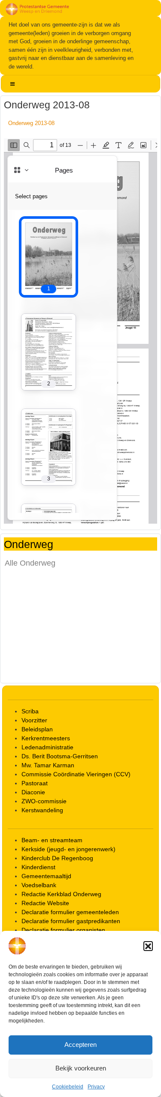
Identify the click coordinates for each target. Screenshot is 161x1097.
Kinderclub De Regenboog (57, 858)
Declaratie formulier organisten (63, 930)
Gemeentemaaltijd (46, 876)
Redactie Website (45, 903)
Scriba (30, 711)
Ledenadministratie (47, 747)
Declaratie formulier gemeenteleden (70, 912)
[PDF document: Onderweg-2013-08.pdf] (80, 331)
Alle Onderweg (30, 563)
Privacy (96, 1087)
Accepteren (80, 1044)
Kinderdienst (38, 867)
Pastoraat (34, 783)
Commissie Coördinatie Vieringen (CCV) (76, 774)
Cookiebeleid (67, 1087)
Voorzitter (34, 720)
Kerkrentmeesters (45, 738)
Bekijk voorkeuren (80, 1068)
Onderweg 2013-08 (31, 123)
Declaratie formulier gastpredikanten (70, 921)
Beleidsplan (37, 729)
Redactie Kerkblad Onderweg (61, 894)
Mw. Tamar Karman (47, 765)
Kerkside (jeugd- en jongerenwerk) (68, 849)
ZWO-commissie (44, 801)
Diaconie (33, 792)
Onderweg (28, 544)
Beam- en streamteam (51, 840)
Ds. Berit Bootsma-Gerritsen (59, 756)
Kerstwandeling (42, 810)
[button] (148, 946)
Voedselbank (38, 885)
